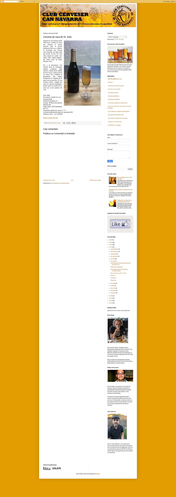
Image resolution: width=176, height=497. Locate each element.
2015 (110, 298)
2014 (110, 300)
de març (113, 288)
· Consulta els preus (112, 92)
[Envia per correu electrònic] (67, 123)
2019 (110, 242)
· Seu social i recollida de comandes (117, 118)
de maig (113, 283)
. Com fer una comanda (113, 89)
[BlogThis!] (69, 123)
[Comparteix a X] (71, 123)
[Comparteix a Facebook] (73, 123)
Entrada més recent (49, 180)
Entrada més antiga (95, 180)
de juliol (113, 258)
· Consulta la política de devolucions (117, 103)
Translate (121, 39)
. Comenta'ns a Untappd (114, 125)
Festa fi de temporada (116, 267)
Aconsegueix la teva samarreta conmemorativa (119, 270)
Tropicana (113, 280)
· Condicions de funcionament (115, 86)
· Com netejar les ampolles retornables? (118, 111)
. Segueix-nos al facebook (114, 121)
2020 (110, 240)
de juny (113, 261)
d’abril (112, 285)
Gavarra (112, 275)
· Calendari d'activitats (113, 99)
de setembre (114, 256)
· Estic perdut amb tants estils (115, 115)
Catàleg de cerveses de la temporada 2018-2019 (124, 201)
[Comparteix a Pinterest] (75, 123)
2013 (110, 303)
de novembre (114, 251)
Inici (72, 180)
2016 (110, 296)
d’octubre (113, 254)
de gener (113, 293)
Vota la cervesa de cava (50, 118)
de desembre (114, 249)
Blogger (98, 474)
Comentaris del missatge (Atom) (60, 183)
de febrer (113, 290)
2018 (110, 244)
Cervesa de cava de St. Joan (118, 273)
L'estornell (113, 278)
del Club (115, 79)
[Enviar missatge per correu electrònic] (63, 122)
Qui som (110, 82)
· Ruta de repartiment (113, 96)
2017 (110, 247)
